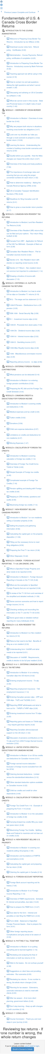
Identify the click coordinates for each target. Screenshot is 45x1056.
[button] (1, 2)
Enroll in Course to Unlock (22, 1049)
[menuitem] (1, 5)
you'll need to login (32, 1046)
